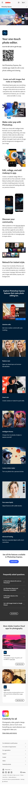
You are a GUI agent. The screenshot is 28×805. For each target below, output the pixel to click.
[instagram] (6, 772)
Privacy (22, 775)
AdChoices (6, 781)
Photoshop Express (7, 6)
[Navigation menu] (2, 2)
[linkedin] (11, 772)
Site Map (22, 779)
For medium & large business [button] (9, 746)
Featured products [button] (6, 764)
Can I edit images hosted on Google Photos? (13, 604)
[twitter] (8, 772)
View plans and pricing (9, 733)
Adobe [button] (4, 760)
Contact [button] (4, 757)
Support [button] (4, 753)
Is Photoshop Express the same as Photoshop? (12, 582)
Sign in (23, 2)
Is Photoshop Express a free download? (11, 596)
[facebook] (3, 772)
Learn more (14, 561)
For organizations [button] (6, 750)
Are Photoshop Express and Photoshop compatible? (11, 589)
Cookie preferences (12, 777)
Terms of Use (4, 777)
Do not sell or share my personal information (11, 779)
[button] (18, 2)
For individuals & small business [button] (9, 743)
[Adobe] (8, 2)
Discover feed (19, 226)
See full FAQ (14, 613)
